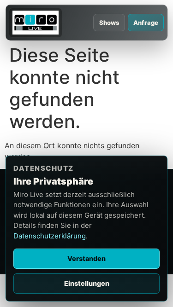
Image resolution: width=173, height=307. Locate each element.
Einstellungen (86, 283)
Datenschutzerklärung (49, 236)
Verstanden (86, 258)
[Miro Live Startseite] (35, 23)
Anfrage (145, 22)
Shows (109, 22)
